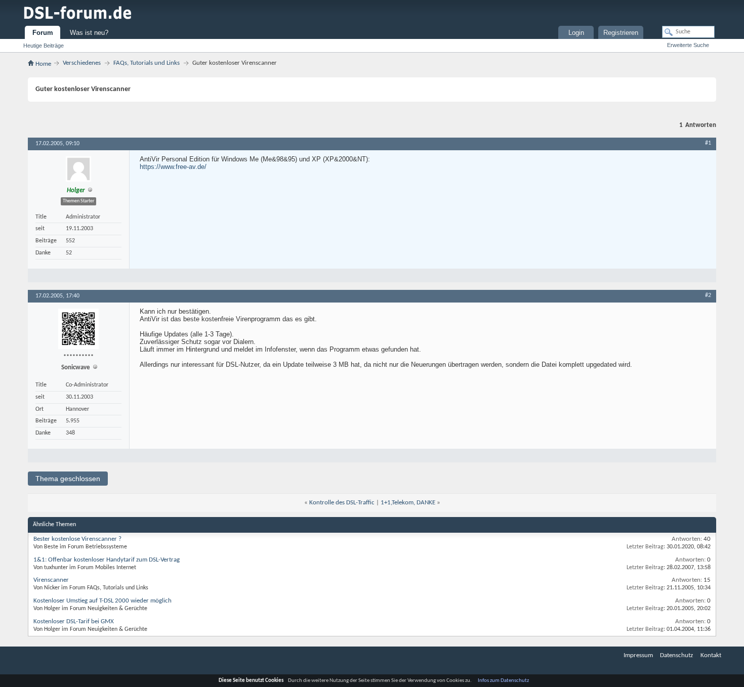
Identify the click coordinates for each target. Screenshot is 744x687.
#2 (708, 295)
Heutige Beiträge (43, 45)
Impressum (638, 655)
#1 (708, 143)
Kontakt (710, 655)
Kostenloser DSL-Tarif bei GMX (73, 621)
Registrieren (620, 32)
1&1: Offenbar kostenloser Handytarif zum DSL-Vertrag (106, 559)
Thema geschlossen (67, 479)
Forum (42, 32)
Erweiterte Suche (688, 45)
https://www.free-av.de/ (173, 166)
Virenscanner (51, 580)
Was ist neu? (89, 32)
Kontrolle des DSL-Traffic (342, 502)
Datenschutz (676, 655)
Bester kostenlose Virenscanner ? (77, 539)
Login (576, 32)
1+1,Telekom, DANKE (408, 502)
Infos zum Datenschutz (503, 680)
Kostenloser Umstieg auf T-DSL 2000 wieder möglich (102, 600)
